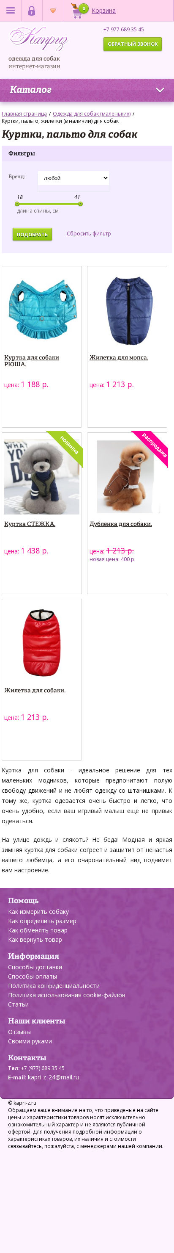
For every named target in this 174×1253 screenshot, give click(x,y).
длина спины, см (38, 210)
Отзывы (19, 1032)
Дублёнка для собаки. (121, 524)
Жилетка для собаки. (34, 691)
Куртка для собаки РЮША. (31, 361)
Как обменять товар (38, 930)
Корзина (99, 9)
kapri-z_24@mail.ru (53, 1077)
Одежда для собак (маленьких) (91, 113)
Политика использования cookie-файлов (66, 995)
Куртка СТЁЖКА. (29, 524)
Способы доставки (35, 967)
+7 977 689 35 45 (123, 29)
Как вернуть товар (35, 939)
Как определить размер (42, 921)
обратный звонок (133, 44)
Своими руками (30, 1041)
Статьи (18, 1004)
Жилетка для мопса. (119, 358)
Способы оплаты (32, 976)
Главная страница (24, 113)
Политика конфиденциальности (54, 986)
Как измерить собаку (38, 911)
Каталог (31, 90)
